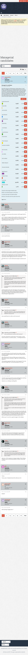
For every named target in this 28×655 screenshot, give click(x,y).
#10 (25, 394)
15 (17, 73)
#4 (25, 249)
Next (25, 73)
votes (23, 103)
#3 (25, 233)
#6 (25, 307)
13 (10, 73)
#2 (25, 212)
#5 (25, 273)
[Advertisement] (14, 40)
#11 (25, 430)
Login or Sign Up (23, 1)
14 (13, 73)
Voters (24, 98)
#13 (25, 473)
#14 (25, 491)
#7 (25, 329)
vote (23, 129)
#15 (25, 507)
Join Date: (7, 81)
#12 (25, 448)
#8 (25, 351)
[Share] (25, 82)
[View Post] (15, 310)
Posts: (6, 82)
